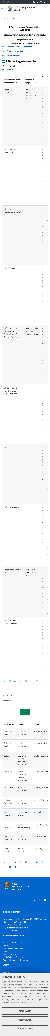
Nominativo (7, 700)
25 (26, 681)
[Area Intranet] (41, 2)
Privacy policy (26, 1002)
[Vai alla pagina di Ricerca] (45, 8)
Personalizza (25, 1011)
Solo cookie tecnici (25, 1028)
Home (3, 18)
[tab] (25, 46)
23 (15, 681)
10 (26, 862)
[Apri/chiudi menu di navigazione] (2, 8)
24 (21, 681)
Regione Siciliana (8, 2)
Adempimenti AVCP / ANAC (14, 948)
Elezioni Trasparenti (10, 954)
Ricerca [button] (10, 69)
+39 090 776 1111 (18, 921)
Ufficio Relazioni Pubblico (13, 957)
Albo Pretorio (8, 945)
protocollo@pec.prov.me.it (17, 927)
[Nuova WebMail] (34, 2)
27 (37, 681)
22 (10, 681)
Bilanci (5, 951)
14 (4, 867)
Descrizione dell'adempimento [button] (19, 46)
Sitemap (6, 971)
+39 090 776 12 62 (14, 924)
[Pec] (44, 2)
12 (37, 862)
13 (42, 862)
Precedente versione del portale (15, 960)
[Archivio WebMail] (37, 2)
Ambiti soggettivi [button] (14, 55)
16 (15, 867)
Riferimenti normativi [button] (16, 51)
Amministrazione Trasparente (14, 942)
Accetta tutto (25, 1019)
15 (10, 867)
